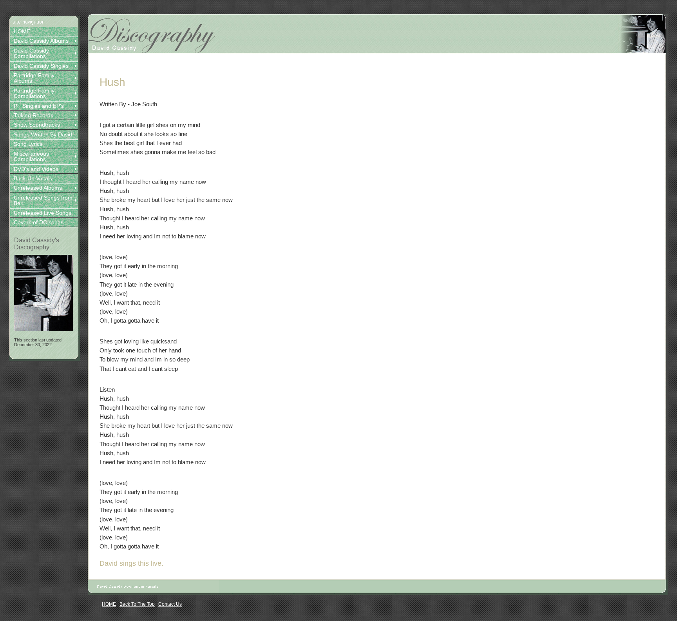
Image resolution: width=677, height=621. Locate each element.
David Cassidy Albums (41, 41)
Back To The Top (137, 604)
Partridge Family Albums (34, 78)
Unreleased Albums (38, 188)
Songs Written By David (43, 134)
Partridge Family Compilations (34, 93)
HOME (22, 31)
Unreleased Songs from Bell (43, 200)
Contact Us (170, 604)
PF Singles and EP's (39, 106)
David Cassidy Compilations (31, 53)
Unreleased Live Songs (42, 213)
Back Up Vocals (33, 178)
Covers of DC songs (38, 222)
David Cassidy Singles (41, 66)
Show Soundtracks (37, 125)
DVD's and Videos (36, 169)
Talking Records (33, 115)
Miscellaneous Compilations (31, 156)
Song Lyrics (28, 144)
